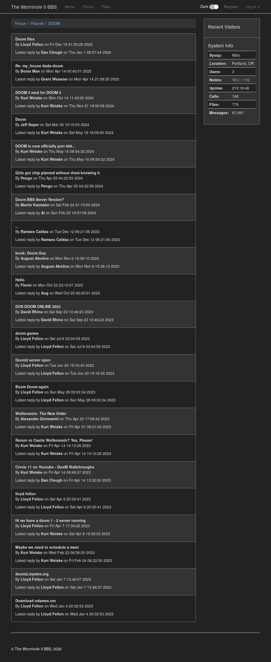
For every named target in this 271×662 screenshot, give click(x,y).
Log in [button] (251, 6)
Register (231, 6)
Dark (204, 6)
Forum (88, 6)
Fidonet (37, 23)
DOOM (54, 23)
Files (106, 6)
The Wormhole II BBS (34, 6)
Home (70, 6)
